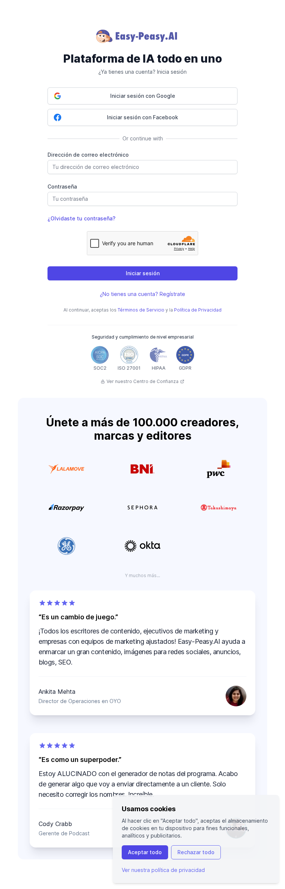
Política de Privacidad (198, 310)
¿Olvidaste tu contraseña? (81, 218)
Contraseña (62, 186)
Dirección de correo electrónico (88, 155)
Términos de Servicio (141, 310)
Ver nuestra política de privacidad (163, 870)
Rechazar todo (195, 852)
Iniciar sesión (143, 273)
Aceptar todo (145, 852)
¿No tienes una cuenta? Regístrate (142, 294)
